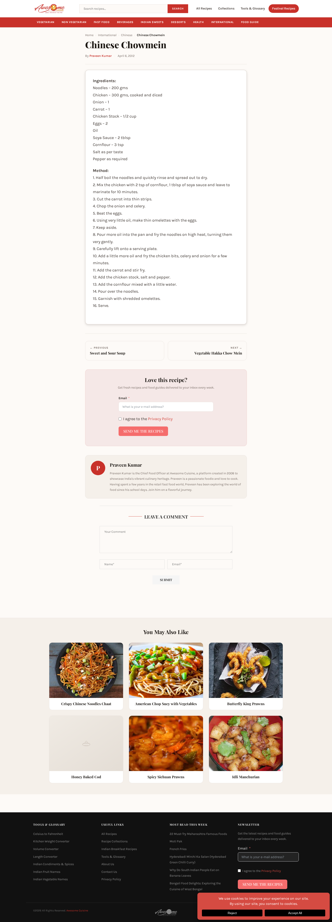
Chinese (126, 35)
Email (123, 398)
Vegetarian (45, 22)
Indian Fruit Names (46, 871)
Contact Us (109, 871)
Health (198, 22)
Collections (226, 8)
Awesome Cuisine (77, 910)
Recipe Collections (114, 841)
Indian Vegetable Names (50, 879)
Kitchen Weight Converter (51, 841)
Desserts (178, 22)
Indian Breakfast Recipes (119, 849)
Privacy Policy (160, 418)
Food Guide (250, 22)
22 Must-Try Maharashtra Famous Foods (198, 834)
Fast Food (102, 22)
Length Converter (45, 856)
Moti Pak (176, 841)
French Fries (178, 849)
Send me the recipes (143, 431)
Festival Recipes (283, 8)
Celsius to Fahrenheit (48, 834)
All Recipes (204, 8)
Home (89, 35)
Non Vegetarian (74, 22)
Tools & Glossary (253, 8)
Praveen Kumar (100, 56)
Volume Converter (45, 849)
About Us (107, 864)
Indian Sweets (152, 22)
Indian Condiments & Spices (53, 864)
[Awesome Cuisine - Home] (53, 8)
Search (178, 8)
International (222, 22)
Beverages (125, 22)
